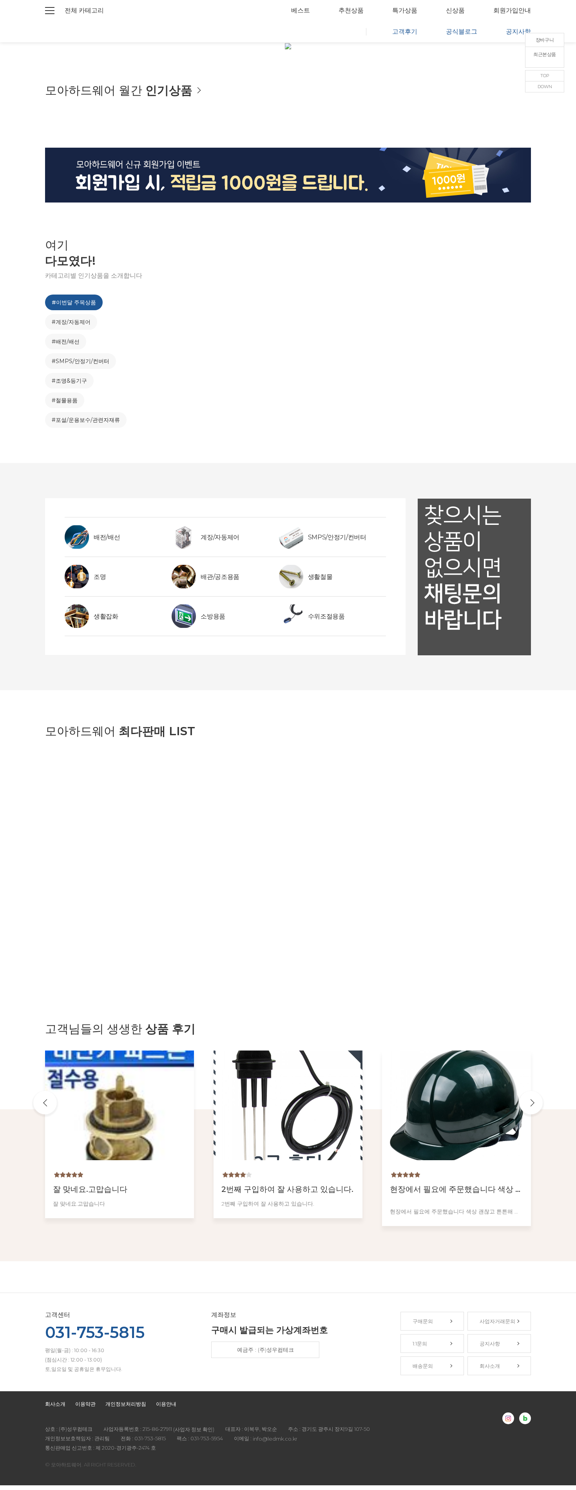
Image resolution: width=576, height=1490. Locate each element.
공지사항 (518, 31)
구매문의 (423, 1321)
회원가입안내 (512, 10)
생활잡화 (106, 616)
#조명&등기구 (69, 380)
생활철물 (320, 576)
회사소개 (490, 1366)
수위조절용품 (326, 616)
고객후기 (404, 31)
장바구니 (545, 40)
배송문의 (423, 1366)
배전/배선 (107, 537)
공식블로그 (461, 31)
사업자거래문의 (497, 1321)
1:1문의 (420, 1343)
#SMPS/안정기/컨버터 (80, 361)
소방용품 (213, 616)
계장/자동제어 (220, 537)
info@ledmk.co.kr (275, 1439)
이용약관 (85, 1404)
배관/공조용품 (220, 576)
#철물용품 (65, 400)
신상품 (455, 10)
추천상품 (351, 10)
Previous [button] (45, 1102)
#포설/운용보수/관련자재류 (86, 419)
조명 (100, 576)
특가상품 (404, 10)
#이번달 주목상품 (74, 302)
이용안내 (166, 1404)
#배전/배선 (66, 341)
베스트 (300, 10)
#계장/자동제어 (71, 321)
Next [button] (531, 1102)
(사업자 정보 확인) (193, 1430)
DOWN (545, 86)
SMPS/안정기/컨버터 (337, 537)
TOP (544, 75)
